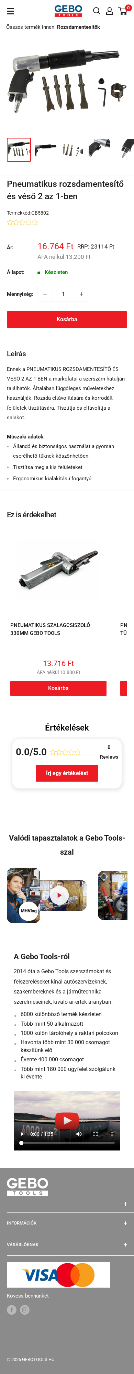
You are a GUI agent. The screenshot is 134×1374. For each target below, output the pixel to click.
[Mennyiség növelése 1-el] (81, 294)
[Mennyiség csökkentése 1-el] (45, 294)
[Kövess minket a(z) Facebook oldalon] (11, 1310)
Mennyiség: (20, 294)
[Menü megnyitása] (10, 11)
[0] (123, 11)
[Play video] (59, 895)
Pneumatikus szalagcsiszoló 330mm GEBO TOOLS (50, 629)
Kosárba (67, 319)
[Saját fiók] (109, 11)
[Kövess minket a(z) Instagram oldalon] (25, 1310)
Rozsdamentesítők (78, 27)
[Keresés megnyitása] (97, 11)
